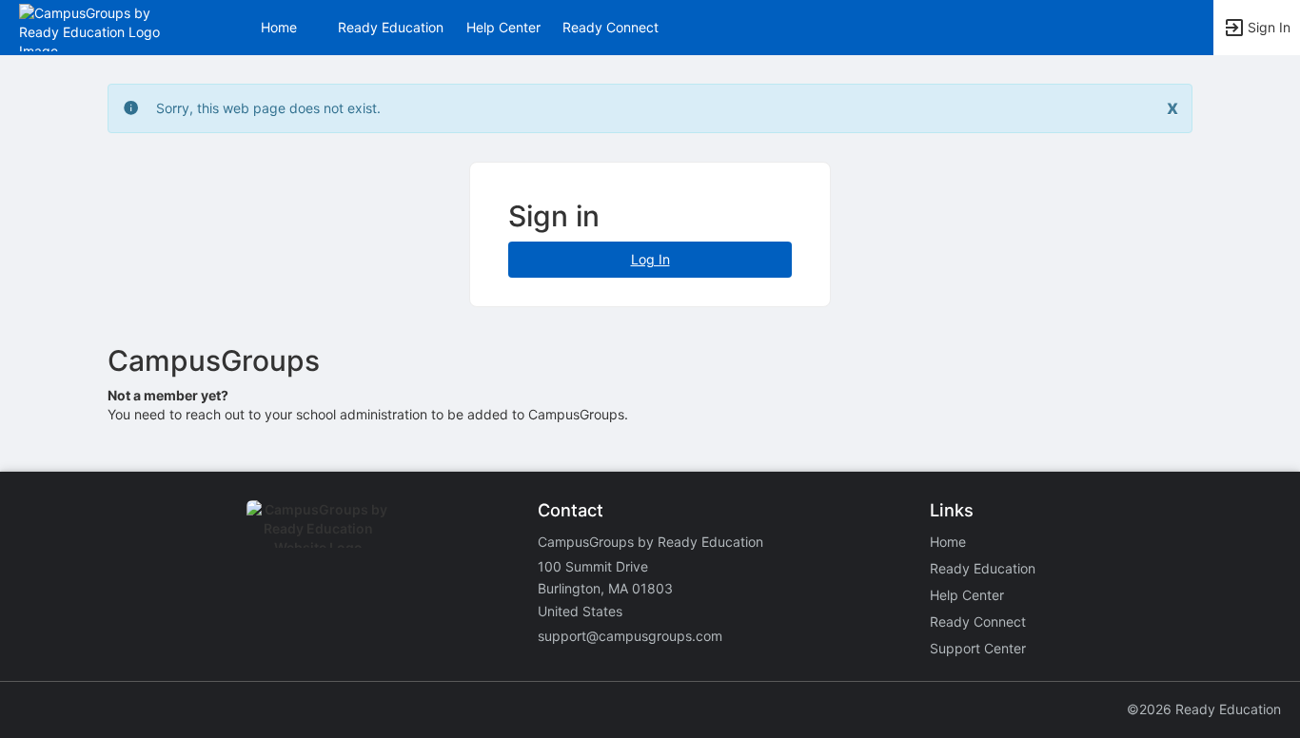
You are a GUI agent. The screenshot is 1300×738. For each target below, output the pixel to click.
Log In (650, 259)
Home (948, 542)
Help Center (503, 27)
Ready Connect (610, 27)
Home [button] (279, 27)
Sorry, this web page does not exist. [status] (268, 108)
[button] (97, 26)
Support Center (978, 648)
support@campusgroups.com (630, 636)
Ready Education (390, 27)
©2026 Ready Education (1204, 709)
